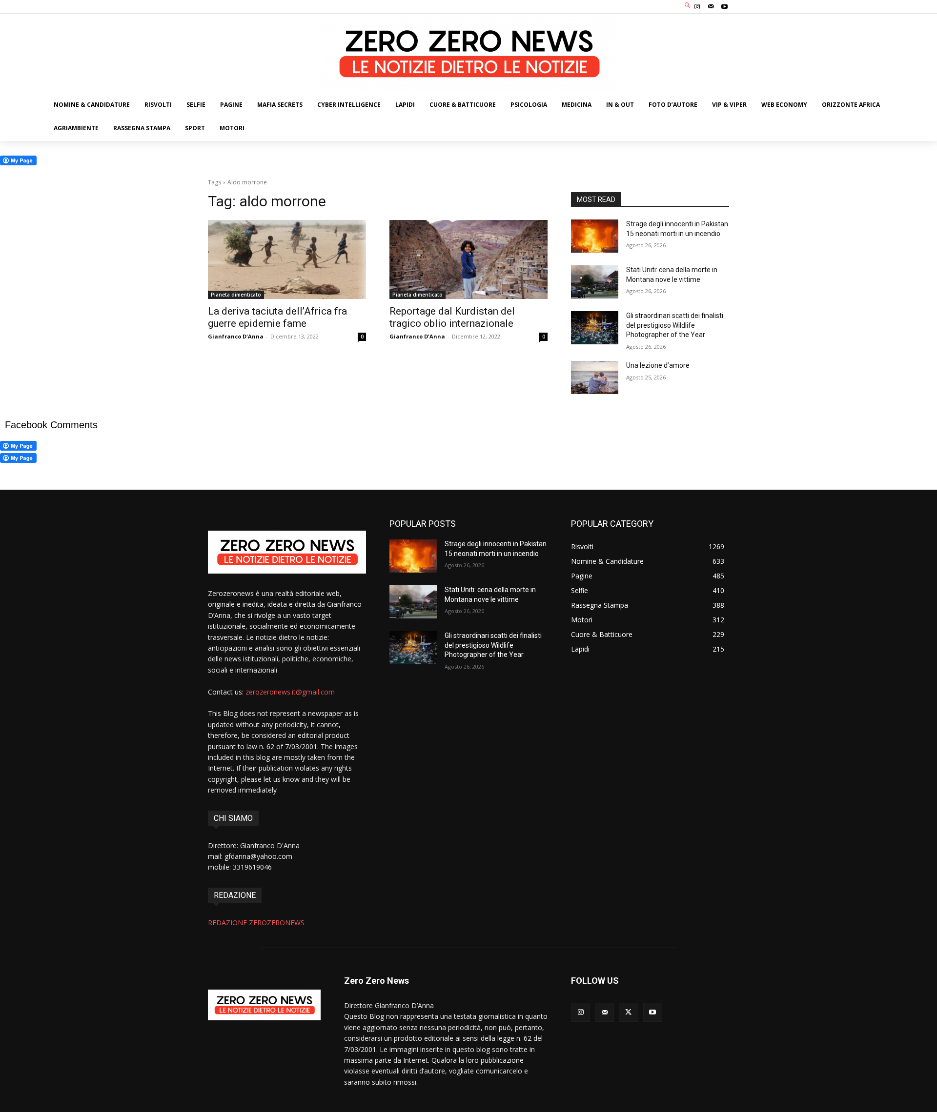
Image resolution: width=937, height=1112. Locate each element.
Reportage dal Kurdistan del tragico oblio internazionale (452, 317)
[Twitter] (628, 1012)
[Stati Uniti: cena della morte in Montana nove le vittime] (594, 281)
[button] (688, 5)
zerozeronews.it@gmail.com (290, 691)
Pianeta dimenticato (236, 294)
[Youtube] (724, 6)
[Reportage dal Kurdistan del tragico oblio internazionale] (468, 259)
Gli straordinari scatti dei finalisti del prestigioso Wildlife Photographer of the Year (674, 325)
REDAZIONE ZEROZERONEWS (256, 922)
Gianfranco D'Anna (236, 336)
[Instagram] (697, 6)
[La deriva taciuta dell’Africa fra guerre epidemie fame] (287, 259)
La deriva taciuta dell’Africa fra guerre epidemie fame (277, 317)
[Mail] (711, 6)
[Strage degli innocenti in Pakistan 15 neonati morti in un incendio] (594, 236)
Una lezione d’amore (658, 365)
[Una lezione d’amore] (594, 377)
